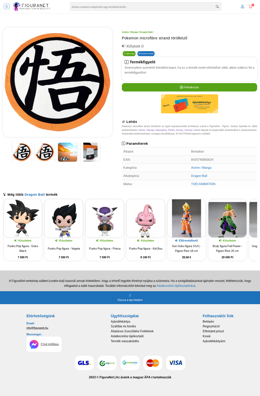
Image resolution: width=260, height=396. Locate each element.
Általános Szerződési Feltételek (132, 331)
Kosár (207, 336)
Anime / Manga (130, 32)
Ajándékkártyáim (214, 341)
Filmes (171, 130)
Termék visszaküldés (125, 341)
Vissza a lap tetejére (130, 299)
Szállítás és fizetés (123, 326)
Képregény (161, 130)
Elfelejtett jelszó (213, 331)
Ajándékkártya (120, 321)
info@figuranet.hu (37, 327)
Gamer (197, 130)
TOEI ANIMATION (203, 184)
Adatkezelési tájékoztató (127, 336)
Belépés (208, 321)
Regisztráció (211, 326)
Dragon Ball (146, 32)
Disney (179, 130)
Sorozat (188, 130)
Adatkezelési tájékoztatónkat (175, 285)
